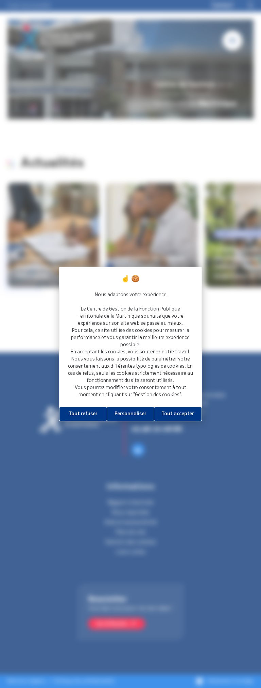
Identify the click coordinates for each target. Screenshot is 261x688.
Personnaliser (130, 414)
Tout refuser (83, 414)
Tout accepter (178, 414)
